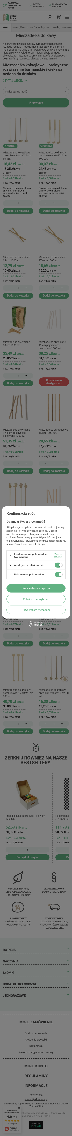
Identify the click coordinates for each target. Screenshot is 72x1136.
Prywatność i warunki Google (29, 544)
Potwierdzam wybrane (36, 599)
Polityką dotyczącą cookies (32, 530)
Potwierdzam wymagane (36, 609)
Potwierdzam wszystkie (36, 588)
